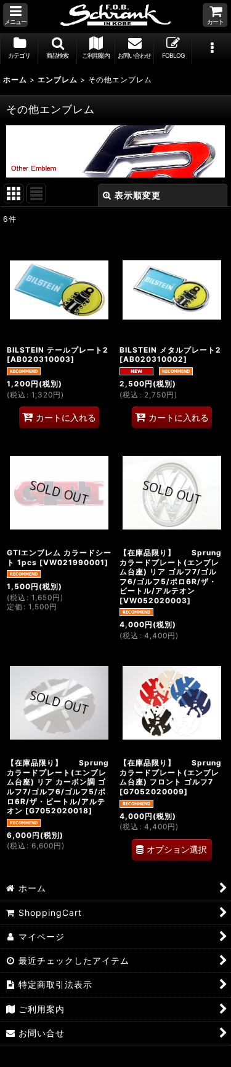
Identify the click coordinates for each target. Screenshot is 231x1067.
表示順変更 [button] (138, 195)
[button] (15, 15)
